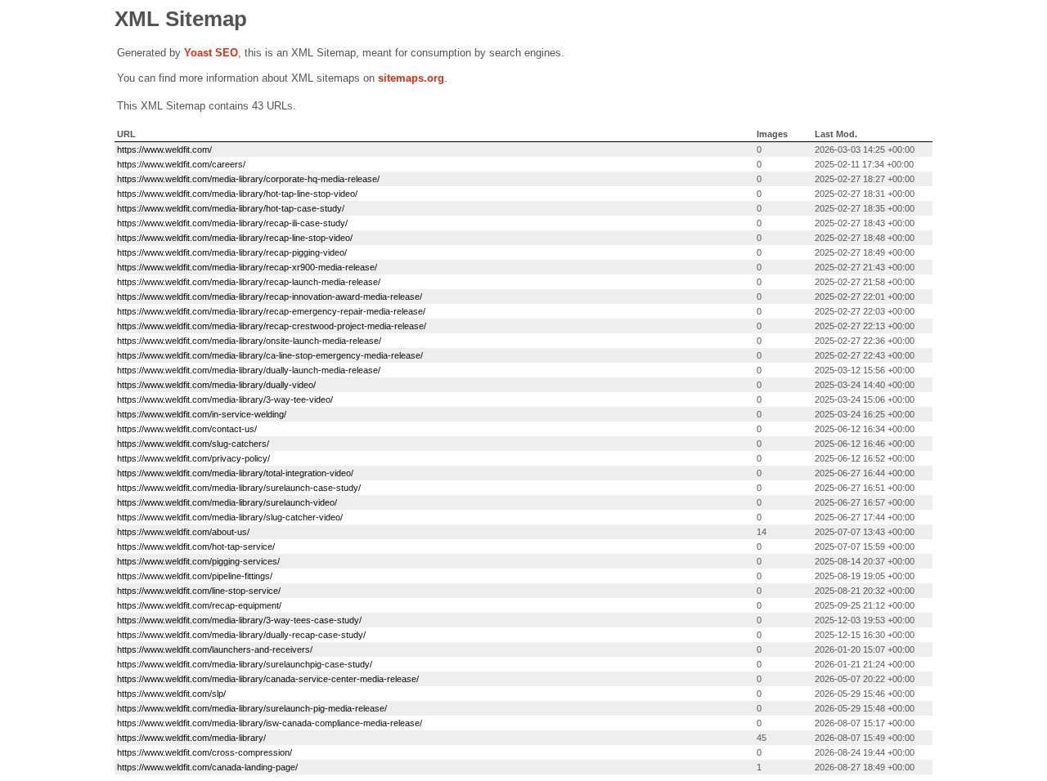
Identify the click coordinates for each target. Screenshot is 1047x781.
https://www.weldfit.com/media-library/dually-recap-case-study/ (241, 635)
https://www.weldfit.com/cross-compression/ (204, 752)
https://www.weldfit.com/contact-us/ (187, 429)
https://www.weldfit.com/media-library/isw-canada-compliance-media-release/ (269, 723)
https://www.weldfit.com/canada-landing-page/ (207, 767)
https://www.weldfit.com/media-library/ (191, 738)
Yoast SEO (211, 53)
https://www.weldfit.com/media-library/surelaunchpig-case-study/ (244, 664)
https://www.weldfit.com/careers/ (181, 164)
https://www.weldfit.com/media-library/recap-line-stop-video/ (235, 238)
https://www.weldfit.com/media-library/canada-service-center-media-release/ (268, 679)
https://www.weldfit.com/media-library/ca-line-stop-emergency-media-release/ (270, 355)
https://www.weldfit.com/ (164, 149)
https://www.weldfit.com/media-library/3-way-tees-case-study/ (239, 620)
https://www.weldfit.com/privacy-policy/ (193, 458)
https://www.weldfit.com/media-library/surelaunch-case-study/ (239, 488)
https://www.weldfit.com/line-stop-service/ (199, 591)
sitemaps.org (411, 78)
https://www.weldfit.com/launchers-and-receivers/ (214, 649)
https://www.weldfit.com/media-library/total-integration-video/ (235, 473)
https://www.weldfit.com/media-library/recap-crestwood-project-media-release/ (271, 326)
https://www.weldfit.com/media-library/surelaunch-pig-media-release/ (252, 708)
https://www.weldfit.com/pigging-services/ (198, 561)
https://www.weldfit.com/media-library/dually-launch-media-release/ (248, 370)
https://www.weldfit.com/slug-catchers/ (193, 444)
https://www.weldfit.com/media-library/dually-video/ (216, 385)
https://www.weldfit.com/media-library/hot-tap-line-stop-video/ (237, 194)
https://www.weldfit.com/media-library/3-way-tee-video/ (225, 399)
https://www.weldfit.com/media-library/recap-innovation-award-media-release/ (269, 296)
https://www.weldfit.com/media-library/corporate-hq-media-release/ (248, 179)
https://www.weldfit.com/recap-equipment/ (199, 605)
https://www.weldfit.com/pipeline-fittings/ (194, 576)
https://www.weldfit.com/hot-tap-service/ (196, 546)
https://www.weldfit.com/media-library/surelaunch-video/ (227, 502)
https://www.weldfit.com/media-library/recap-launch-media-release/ (248, 282)
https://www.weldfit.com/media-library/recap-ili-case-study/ (232, 223)
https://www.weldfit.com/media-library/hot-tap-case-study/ (230, 208)
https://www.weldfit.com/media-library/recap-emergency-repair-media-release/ (271, 311)
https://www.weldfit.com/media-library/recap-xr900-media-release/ (247, 267)
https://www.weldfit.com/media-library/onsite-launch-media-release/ (249, 341)
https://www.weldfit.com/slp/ (171, 693)
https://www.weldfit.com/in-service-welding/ (201, 414)
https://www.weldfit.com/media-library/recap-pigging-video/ (232, 252)
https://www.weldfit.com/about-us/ (183, 532)
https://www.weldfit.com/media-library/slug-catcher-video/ (230, 517)
